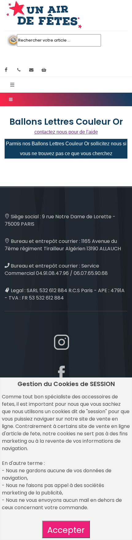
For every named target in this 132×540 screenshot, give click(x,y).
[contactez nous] (31, 70)
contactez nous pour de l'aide (66, 132)
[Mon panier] (44, 70)
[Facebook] (6, 70)
